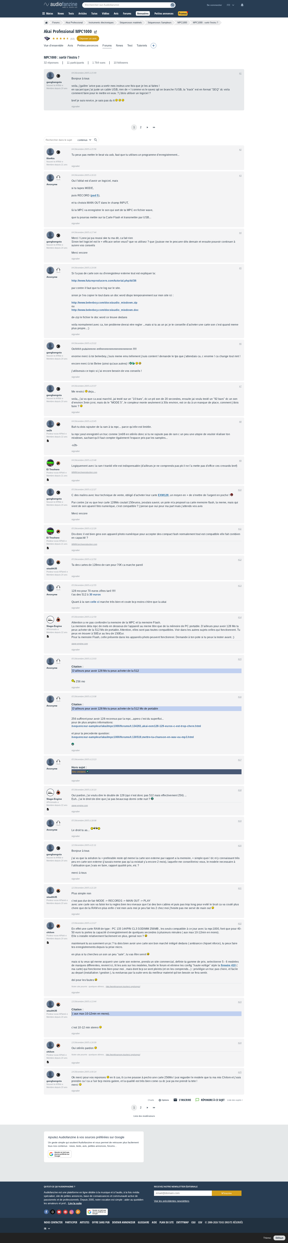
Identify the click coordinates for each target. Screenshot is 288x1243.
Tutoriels (142, 45)
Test (129, 45)
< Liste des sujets (235, 1100)
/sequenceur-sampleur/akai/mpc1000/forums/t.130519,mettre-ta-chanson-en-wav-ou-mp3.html (133, 737)
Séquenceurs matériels (131, 22)
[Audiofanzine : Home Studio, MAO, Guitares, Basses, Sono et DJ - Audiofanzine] (60, 5)
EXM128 (163, 495)
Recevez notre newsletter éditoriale (176, 1187)
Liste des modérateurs (144, 1116)
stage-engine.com (80, 644)
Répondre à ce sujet (212, 1100)
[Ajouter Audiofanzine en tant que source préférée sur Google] (59, 1154)
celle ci (95, 601)
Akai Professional (74, 22)
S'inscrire (185, 1100)
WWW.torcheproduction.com (84, 472)
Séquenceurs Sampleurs (160, 22)
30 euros (95, 594)
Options (165, 1100)
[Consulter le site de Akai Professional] (94, 32)
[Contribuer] (153, 45)
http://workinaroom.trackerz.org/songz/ (123, 986)
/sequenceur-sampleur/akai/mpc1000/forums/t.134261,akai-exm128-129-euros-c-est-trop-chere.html (136, 726)
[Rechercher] (95, 140)
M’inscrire (227, 1193)
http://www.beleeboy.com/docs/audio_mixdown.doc (105, 310)
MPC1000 (182, 22)
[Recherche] (172, 5)
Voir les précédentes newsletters (171, 1201)
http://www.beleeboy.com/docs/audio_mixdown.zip (105, 302)
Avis (70, 45)
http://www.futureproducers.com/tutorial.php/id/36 (104, 280)
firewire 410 (228, 965)
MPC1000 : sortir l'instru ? (61, 57)
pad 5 (94, 195)
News (119, 45)
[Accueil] (46, 22)
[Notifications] (242, 5)
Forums (56, 22)
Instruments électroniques (101, 22)
